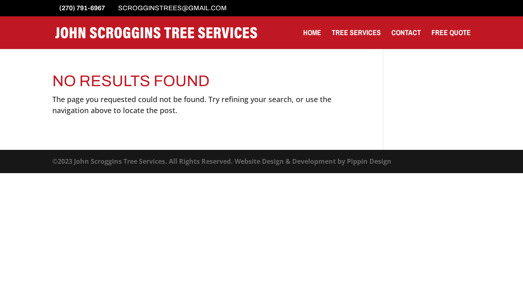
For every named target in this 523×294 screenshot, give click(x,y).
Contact (406, 34)
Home (312, 34)
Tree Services (356, 34)
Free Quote (451, 34)
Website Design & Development (285, 161)
